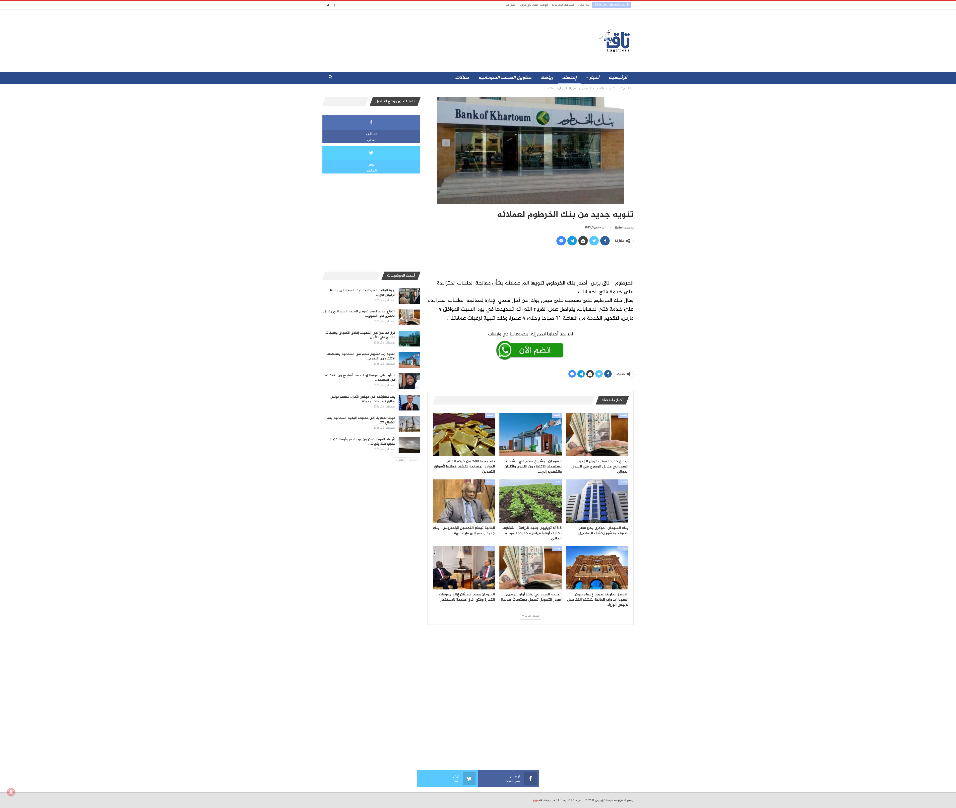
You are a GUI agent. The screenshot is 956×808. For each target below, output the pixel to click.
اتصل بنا (511, 5)
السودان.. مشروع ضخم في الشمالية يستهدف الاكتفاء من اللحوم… (361, 356)
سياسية (623, 549)
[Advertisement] (434, 39)
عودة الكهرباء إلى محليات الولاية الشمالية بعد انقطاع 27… (361, 420)
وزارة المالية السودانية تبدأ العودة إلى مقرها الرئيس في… (362, 293)
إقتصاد (569, 78)
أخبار (594, 78)
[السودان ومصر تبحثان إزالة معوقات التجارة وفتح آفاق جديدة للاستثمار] (464, 568)
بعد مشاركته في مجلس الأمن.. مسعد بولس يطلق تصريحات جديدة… (362, 399)
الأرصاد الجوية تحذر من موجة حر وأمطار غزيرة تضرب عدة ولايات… (362, 442)
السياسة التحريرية (563, 5)
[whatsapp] (530, 345)
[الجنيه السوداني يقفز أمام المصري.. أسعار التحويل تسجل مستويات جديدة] (530, 568)
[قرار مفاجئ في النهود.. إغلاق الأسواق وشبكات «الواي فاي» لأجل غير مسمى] (409, 339)
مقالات (462, 78)
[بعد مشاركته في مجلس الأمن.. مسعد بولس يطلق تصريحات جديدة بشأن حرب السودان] (409, 403)
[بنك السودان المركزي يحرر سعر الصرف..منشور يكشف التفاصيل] (597, 501)
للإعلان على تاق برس (534, 5)
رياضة (547, 78)
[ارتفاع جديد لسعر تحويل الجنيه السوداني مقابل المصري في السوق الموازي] (597, 434)
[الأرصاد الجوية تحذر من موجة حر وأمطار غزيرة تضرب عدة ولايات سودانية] (409, 445)
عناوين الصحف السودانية (505, 78)
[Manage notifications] (11, 792)
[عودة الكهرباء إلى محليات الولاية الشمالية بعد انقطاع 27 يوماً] (409, 424)
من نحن (583, 5)
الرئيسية (617, 78)
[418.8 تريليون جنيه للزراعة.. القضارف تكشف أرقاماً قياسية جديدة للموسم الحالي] (530, 501)
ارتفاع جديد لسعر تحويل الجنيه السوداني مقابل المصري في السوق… (359, 314)
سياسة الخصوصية (570, 800)
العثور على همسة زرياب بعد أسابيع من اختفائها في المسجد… (359, 378)
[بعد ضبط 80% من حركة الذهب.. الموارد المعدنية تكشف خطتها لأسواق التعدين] (464, 434)
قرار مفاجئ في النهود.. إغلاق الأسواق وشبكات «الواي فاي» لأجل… (360, 335)
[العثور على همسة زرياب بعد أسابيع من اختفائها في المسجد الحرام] (409, 381)
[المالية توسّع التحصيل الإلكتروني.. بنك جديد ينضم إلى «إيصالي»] (464, 501)
